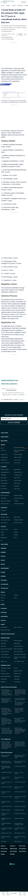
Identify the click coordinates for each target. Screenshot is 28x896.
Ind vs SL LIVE (17, 460)
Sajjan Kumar (4, 661)
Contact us (12, 846)
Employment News (18, 520)
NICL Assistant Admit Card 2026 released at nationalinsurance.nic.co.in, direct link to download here (20, 701)
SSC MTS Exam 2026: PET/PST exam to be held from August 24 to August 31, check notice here (7, 692)
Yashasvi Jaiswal (18, 457)
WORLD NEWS (4, 436)
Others (2, 600)
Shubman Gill (4, 454)
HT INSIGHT (4, 608)
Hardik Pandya (4, 457)
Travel (15, 537)
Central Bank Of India (8, 399)
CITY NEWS (4, 466)
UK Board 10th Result (20, 806)
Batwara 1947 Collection (7, 649)
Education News (18, 522)
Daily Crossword (18, 627)
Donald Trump (4, 640)
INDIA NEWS (4, 440)
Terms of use (22, 846)
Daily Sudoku (4, 627)
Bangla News (17, 676)
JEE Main (4, 841)
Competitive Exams (5, 520)
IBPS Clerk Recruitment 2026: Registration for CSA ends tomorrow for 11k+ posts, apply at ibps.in (7, 721)
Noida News (17, 483)
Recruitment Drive (18, 399)
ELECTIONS (4, 612)
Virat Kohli (3, 646)
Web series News (5, 503)
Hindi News (17, 679)
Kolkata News (4, 480)
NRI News (3, 681)
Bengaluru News (5, 469)
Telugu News (4, 679)
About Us (3, 846)
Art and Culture (4, 529)
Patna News (4, 486)
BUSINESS (3, 552)
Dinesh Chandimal (5, 462)
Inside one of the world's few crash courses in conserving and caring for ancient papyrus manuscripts (7, 730)
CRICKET (3, 444)
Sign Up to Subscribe (14, 422)
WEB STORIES (4, 544)
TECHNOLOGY (4, 588)
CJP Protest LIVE (5, 651)
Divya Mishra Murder (19, 661)
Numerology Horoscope (20, 654)
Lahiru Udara (17, 462)
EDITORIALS (4, 580)
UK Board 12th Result (7, 806)
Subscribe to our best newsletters (14, 415)
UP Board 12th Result (7, 796)
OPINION (3, 576)
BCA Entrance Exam (20, 833)
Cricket (13, 5)
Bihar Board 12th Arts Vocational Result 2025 (20, 756)
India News (20, 5)
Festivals (16, 532)
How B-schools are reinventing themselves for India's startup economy (20, 720)
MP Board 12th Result (7, 772)
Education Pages (6, 752)
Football (16, 595)
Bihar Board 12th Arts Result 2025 (20, 762)
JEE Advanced (18, 841)
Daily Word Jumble (5, 630)
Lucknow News (17, 480)
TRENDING (3, 548)
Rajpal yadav (17, 643)
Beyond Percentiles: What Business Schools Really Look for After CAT (7, 700)
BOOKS (3, 604)
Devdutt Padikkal (18, 454)
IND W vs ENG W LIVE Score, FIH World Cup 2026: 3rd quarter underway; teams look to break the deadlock (7, 745)
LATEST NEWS (4, 432)
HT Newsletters (22, 848)
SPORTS (3, 592)
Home (2, 5)
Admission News (5, 517)
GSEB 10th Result (19, 818)
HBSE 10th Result (19, 810)
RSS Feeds (12, 854)
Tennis (15, 597)
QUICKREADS (4, 616)
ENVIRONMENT (5, 568)
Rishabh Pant (4, 460)
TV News (16, 501)
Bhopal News (17, 469)
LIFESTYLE (3, 526)
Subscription (4, 851)
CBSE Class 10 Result (20, 813)
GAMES (3, 624)
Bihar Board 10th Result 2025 (6, 756)
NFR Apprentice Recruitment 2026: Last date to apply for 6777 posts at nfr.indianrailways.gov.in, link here (7, 711)
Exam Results (4, 522)
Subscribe (23, 2)
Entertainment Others (19, 503)
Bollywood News (5, 495)
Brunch (16, 529)
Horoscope (3, 510)
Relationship (4, 537)
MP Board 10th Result (20, 766)
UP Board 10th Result (20, 791)
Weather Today (13, 848)
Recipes (16, 534)
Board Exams (17, 517)
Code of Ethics (22, 851)
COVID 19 (3, 620)
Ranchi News (4, 488)
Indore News (4, 477)
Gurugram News (18, 475)
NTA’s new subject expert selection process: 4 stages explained (19, 710)
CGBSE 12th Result (19, 801)
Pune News (16, 486)
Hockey (2, 597)
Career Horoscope (18, 651)
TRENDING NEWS (5, 638)
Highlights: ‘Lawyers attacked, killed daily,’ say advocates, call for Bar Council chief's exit (20, 744)
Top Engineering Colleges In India (19, 824)
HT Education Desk (7, 37)
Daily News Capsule (6, 418)
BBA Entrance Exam (6, 833)
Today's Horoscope (5, 657)
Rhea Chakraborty (18, 649)
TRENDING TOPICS (5, 665)
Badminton (3, 595)
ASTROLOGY (4, 507)
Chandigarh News (5, 472)
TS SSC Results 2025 (20, 782)
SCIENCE (3, 572)
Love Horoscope (5, 654)
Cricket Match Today (19, 447)
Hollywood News (18, 495)
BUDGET (3, 564)
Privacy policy (4, 848)
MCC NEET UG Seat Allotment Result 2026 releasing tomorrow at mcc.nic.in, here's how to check (20, 692)
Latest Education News (9, 687)
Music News (4, 498)
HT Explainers (17, 681)
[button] (2, 2)
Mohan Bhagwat (18, 640)
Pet (1, 540)
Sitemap (3, 854)
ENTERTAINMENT (5, 492)
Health (2, 534)
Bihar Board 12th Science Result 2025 (7, 762)
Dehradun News (18, 472)
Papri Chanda (10, 39)
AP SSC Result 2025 (7, 787)
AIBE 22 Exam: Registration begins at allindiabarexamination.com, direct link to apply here (20, 730)
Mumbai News (4, 483)
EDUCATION (4, 514)
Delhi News (3, 475)
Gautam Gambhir (18, 646)
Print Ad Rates (13, 851)
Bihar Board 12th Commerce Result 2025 (6, 767)
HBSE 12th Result (6, 810)
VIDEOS (3, 560)
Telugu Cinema (17, 673)
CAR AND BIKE (4, 584)
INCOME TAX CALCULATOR (8, 634)
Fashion (2, 532)
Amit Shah (3, 643)
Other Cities (17, 488)
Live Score (3, 450)
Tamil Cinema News (18, 498)
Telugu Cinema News (6, 501)
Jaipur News (17, 477)
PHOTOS (3, 556)
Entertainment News (6, 676)
